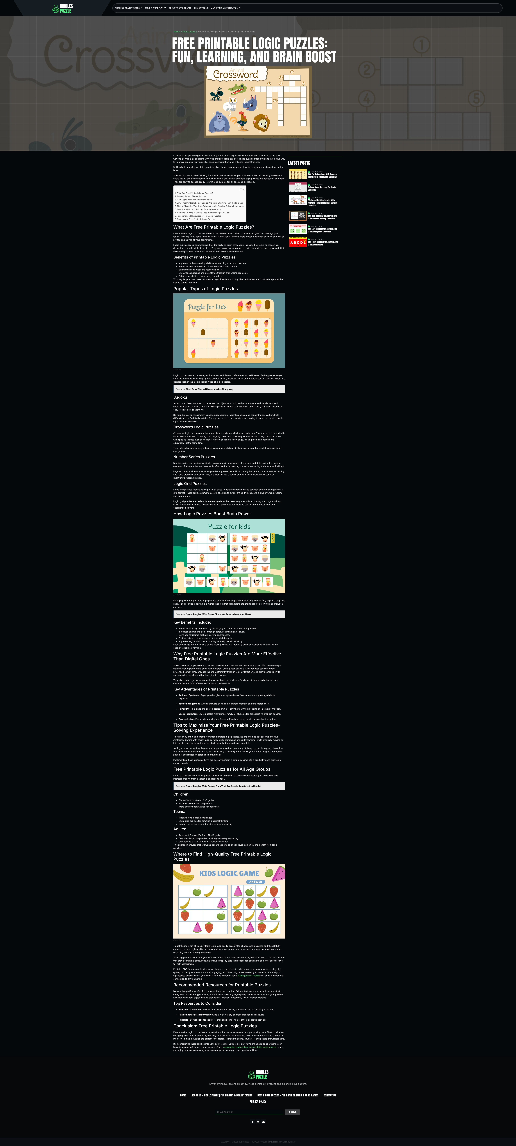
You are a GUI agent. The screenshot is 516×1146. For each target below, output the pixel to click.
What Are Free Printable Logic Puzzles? (195, 193)
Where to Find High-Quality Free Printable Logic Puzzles (203, 213)
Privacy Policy (258, 1101)
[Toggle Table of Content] (241, 189)
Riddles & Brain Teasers (127, 8)
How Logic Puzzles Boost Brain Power (194, 199)
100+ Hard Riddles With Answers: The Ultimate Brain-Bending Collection (322, 217)
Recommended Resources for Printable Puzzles (199, 216)
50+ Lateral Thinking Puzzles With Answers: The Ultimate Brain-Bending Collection (322, 203)
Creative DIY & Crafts (180, 8)
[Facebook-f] (252, 1121)
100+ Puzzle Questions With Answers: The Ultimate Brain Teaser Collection (322, 175)
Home (177, 31)
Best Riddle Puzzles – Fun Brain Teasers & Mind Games (287, 1095)
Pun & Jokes (189, 31)
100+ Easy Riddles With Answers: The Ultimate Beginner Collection (322, 230)
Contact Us (330, 1095)
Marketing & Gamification (224, 8)
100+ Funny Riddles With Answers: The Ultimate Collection (323, 243)
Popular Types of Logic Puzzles (191, 196)
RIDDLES (66, 8)
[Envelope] (263, 1121)
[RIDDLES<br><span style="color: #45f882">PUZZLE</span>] (56, 9)
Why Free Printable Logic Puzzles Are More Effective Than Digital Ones (210, 203)
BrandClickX (289, 1141)
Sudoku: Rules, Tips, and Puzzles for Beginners (322, 188)
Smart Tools (201, 8)
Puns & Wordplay (154, 8)
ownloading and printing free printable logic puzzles (249, 1047)
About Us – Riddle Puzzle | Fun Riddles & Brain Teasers (221, 1095)
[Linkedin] (258, 1121)
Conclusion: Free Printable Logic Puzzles (196, 219)
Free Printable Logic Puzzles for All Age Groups (199, 209)
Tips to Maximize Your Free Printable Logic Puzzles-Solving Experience (210, 206)
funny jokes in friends (249, 975)
